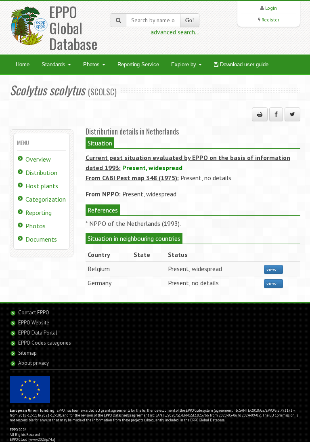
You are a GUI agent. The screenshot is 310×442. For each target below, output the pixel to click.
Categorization (45, 199)
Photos (92, 64)
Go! (189, 20)
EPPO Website (33, 322)
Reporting (38, 212)
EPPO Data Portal (37, 332)
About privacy (33, 363)
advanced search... (175, 32)
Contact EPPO (33, 312)
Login (271, 8)
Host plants (41, 186)
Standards (54, 64)
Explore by (184, 64)
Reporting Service (138, 64)
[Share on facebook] (276, 114)
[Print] (260, 114)
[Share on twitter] (292, 114)
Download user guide (243, 64)
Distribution (41, 172)
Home (22, 64)
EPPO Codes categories (44, 342)
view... (273, 269)
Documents (41, 239)
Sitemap (27, 352)
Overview (38, 159)
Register (270, 20)
